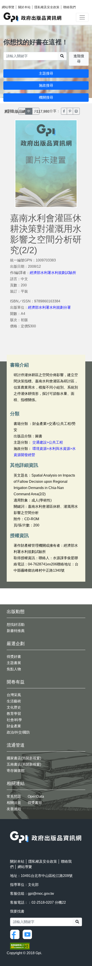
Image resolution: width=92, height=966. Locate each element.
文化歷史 (14, 707)
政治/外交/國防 (18, 732)
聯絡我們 (69, 7)
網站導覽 (8, 7)
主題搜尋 (46, 73)
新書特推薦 (16, 631)
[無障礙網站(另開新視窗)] (20, 946)
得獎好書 (14, 656)
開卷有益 (16, 681)
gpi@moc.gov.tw (41, 893)
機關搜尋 (46, 97)
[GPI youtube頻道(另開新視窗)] (28, 934)
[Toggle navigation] (82, 17)
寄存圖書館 (16, 770)
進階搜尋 (78, 58)
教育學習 (14, 713)
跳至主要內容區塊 (12, 2)
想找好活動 (16, 624)
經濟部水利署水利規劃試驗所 (53, 273)
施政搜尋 (46, 85)
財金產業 (14, 726)
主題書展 (14, 663)
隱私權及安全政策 (46, 7)
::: (11, 828)
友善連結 (14, 809)
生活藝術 (14, 701)
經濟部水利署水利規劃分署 (49, 307)
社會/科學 (14, 720)
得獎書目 (35, 803)
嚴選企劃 (16, 643)
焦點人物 (14, 669)
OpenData (36, 796)
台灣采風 (14, 695)
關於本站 (24, 7)
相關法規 (14, 803)
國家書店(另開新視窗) (24, 758)
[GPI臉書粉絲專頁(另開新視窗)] (16, 934)
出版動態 (16, 611)
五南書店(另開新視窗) (24, 764)
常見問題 (14, 796)
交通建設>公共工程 (47, 442)
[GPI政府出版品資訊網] (33, 17)
